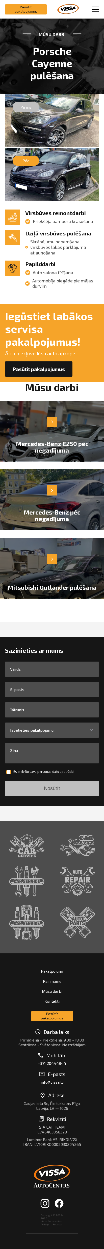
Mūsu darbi (52, 991)
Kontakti (52, 1001)
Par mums (52, 981)
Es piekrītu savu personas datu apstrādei (43, 772)
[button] (52, 731)
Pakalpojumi (52, 971)
